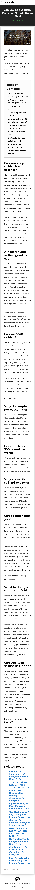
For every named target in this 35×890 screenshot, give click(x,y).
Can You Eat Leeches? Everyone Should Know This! (19, 822)
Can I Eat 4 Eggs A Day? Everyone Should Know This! (19, 814)
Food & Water (17, 20)
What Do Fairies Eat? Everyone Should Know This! (19, 785)
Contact (12, 883)
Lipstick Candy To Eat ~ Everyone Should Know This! (19, 806)
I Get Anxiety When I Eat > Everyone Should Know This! (19, 860)
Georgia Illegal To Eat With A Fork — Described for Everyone (19, 832)
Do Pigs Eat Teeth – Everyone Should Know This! (19, 841)
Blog (6, 883)
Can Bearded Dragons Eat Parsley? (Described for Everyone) (17, 795)
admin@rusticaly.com (23, 883)
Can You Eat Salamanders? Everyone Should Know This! (18, 775)
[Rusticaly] (7, 2)
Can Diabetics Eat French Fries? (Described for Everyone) (19, 851)
